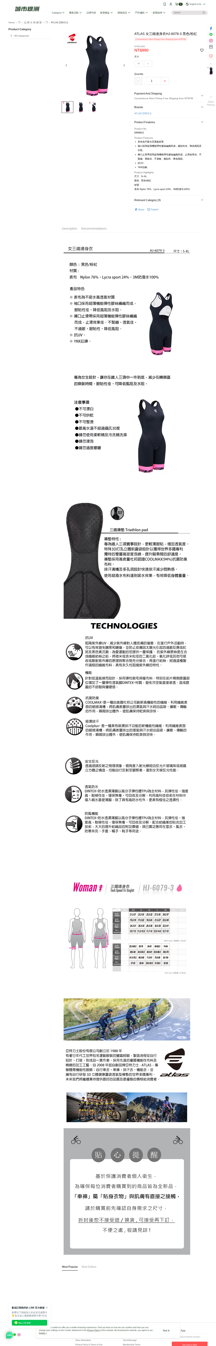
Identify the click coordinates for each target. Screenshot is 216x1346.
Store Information (83, 1340)
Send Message (130, 1340)
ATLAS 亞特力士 (143, 113)
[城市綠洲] (27, 8)
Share (141, 209)
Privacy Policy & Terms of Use (88, 1344)
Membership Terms (131, 1344)
